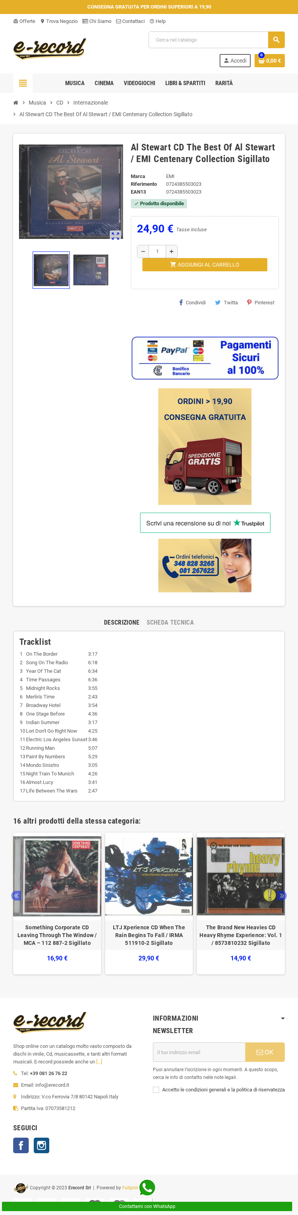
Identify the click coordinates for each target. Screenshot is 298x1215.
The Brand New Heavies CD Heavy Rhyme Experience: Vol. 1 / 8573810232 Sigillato (240, 935)
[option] (57, 904)
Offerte (24, 21)
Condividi (196, 302)
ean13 (138, 192)
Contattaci (133, 21)
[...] (99, 1062)
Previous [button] (16, 896)
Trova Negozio (59, 21)
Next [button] (282, 896)
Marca (138, 176)
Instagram (41, 1145)
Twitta (231, 302)
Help (157, 21)
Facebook (21, 1145)
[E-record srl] (50, 49)
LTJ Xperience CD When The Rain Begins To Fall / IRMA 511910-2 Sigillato (149, 935)
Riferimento (144, 184)
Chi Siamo (99, 21)
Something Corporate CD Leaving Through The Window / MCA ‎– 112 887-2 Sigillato (57, 935)
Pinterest (264, 302)
